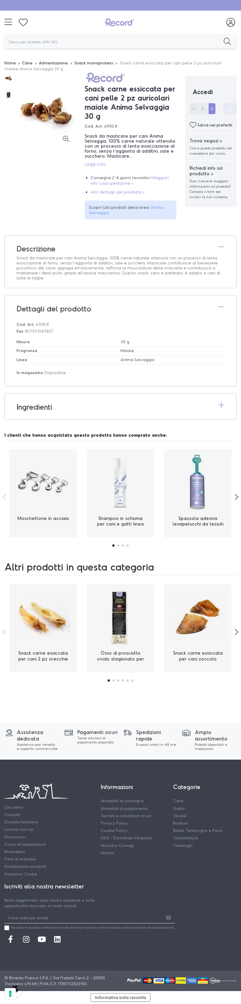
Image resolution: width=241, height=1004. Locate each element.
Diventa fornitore (21, 821)
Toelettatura (185, 837)
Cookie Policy (114, 830)
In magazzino (29, 372)
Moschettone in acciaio (43, 518)
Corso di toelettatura (25, 844)
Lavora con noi (19, 829)
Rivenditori (14, 851)
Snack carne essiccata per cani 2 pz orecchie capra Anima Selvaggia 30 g (43, 661)
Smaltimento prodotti (25, 866)
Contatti (12, 814)
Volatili (180, 815)
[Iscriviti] (168, 917)
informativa (52, 927)
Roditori (180, 822)
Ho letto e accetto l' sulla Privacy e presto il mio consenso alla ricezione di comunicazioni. (93, 927)
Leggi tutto (95, 163)
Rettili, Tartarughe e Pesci (197, 830)
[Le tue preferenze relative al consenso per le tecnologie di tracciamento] (10, 993)
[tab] (120, 248)
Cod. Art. (94, 126)
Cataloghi (183, 845)
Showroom (15, 836)
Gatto (179, 808)
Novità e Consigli (117, 845)
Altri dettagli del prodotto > (118, 191)
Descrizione (36, 248)
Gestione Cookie (20, 873)
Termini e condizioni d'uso (126, 815)
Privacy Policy (114, 822)
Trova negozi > (206, 140)
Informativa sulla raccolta (120, 997)
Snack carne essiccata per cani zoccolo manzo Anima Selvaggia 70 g (198, 661)
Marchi (107, 852)
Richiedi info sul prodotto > (206, 170)
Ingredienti (34, 406)
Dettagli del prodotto (53, 308)
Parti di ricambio (20, 858)
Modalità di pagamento (124, 808)
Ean (20, 330)
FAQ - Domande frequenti (126, 837)
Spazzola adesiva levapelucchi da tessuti (198, 520)
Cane (178, 800)
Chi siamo (14, 807)
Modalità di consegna (122, 800)
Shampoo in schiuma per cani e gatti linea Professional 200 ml (120, 523)
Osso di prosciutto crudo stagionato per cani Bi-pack (120, 658)
